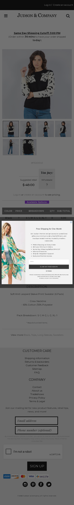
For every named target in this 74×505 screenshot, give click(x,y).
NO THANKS (49, 271)
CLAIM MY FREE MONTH (49, 266)
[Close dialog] (71, 222)
